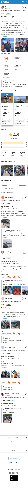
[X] (13, 473)
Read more (4, 36)
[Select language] (16, 462)
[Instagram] (17, 473)
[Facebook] (10, 473)
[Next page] (25, 427)
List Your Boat (14, 458)
